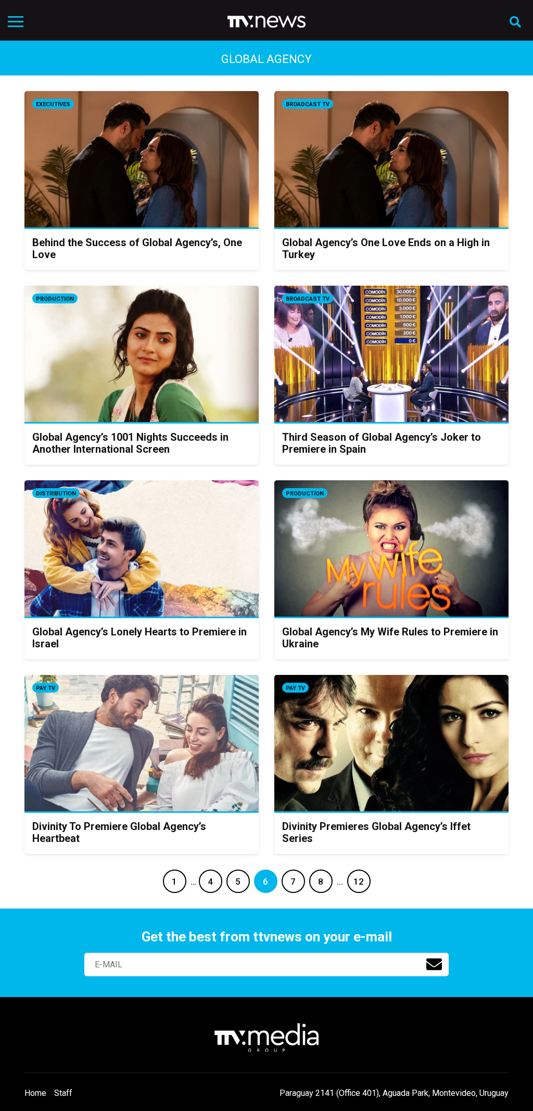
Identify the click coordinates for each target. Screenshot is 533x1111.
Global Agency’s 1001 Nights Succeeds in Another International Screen (130, 443)
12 (358, 881)
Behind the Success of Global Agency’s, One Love (137, 248)
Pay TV (45, 688)
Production (55, 299)
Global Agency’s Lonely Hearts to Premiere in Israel (139, 637)
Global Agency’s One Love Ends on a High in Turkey (386, 248)
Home (35, 1093)
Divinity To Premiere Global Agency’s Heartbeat (119, 832)
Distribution (56, 493)
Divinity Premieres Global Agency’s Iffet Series (376, 832)
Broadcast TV (307, 104)
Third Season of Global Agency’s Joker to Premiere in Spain (381, 443)
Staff (63, 1093)
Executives (53, 104)
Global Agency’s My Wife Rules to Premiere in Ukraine (390, 637)
